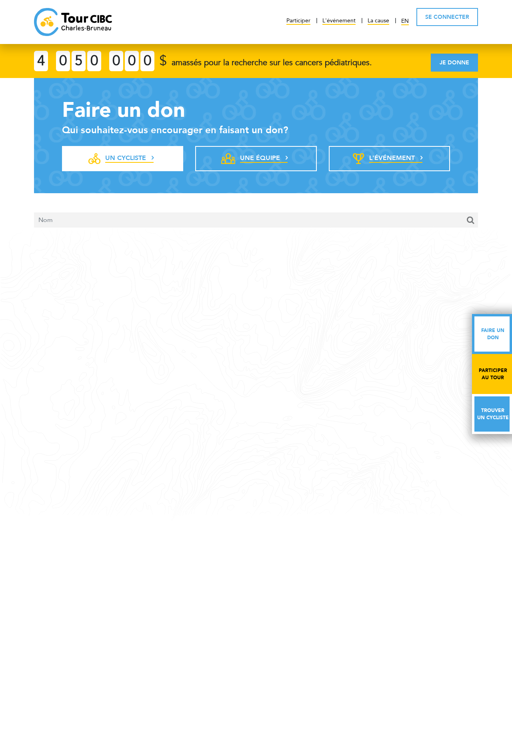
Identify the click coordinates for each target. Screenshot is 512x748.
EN (405, 21)
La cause (378, 20)
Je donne (454, 62)
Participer (298, 20)
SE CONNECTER (447, 17)
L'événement (339, 20)
